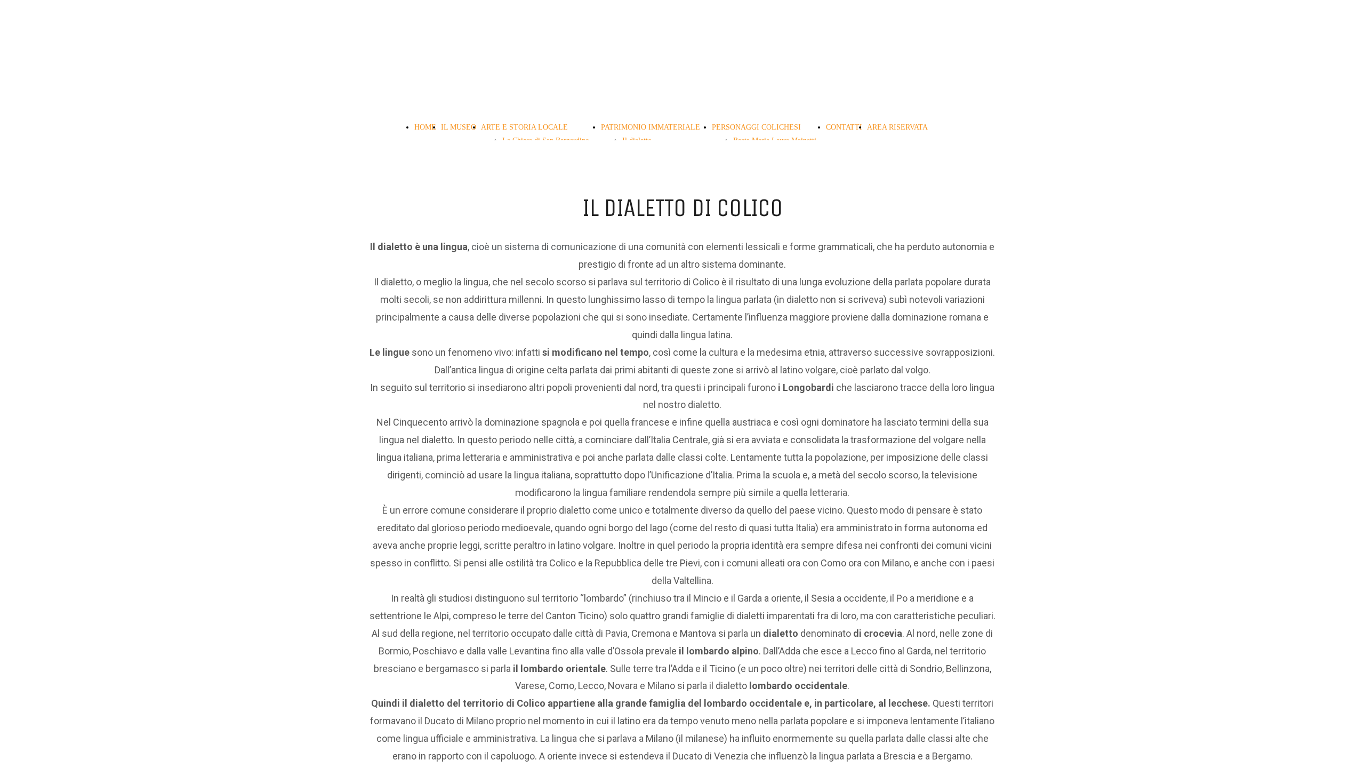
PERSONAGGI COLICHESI (756, 127)
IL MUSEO (458, 127)
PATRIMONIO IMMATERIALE (650, 127)
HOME (425, 127)
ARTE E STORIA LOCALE (524, 127)
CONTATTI (844, 127)
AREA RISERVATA (897, 127)
